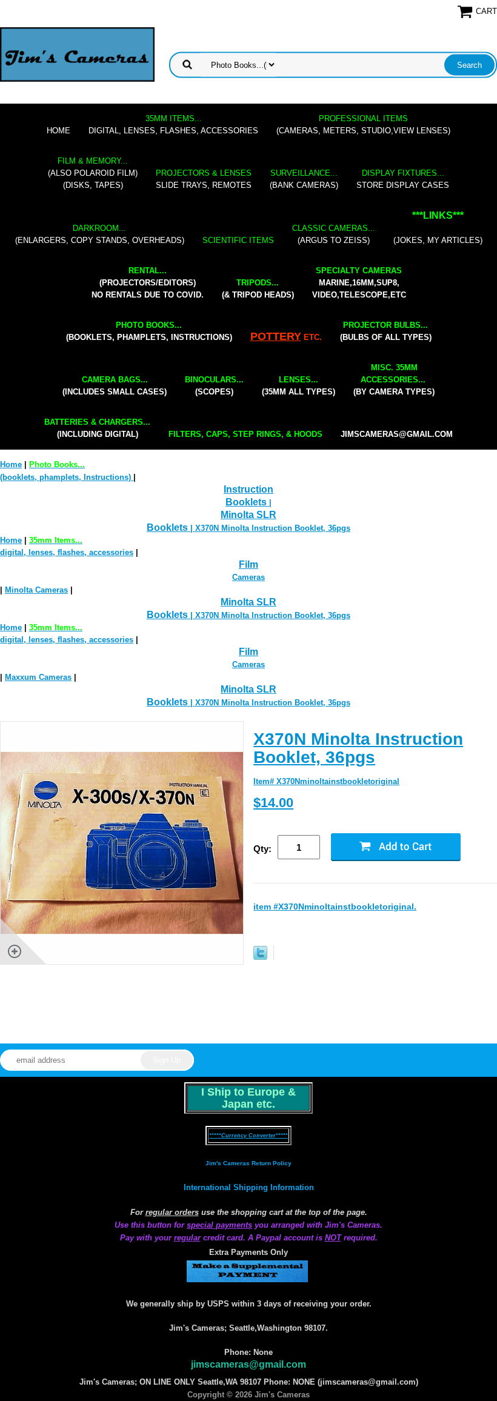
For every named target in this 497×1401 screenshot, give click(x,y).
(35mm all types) (298, 385)
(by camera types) (394, 379)
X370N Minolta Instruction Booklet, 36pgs (358, 748)
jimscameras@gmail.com (397, 434)
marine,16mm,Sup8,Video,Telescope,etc (359, 282)
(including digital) (97, 428)
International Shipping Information (249, 1187)
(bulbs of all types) (386, 331)
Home (58, 130)
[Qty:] (304, 848)
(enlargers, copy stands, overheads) (99, 234)
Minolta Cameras (36, 589)
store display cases (402, 179)
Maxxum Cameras (38, 677)
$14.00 (273, 802)
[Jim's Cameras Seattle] (77, 54)
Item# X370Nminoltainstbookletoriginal (326, 781)
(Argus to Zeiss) (333, 234)
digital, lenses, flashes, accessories (173, 124)
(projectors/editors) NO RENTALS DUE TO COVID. (148, 282)
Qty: (262, 849)
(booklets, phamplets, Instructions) (149, 331)
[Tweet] (260, 957)
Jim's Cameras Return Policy (248, 1163)
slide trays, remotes (204, 179)
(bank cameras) (304, 179)
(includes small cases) (114, 385)
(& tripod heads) (258, 288)
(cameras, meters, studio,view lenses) (363, 124)
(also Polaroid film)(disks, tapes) (93, 173)
